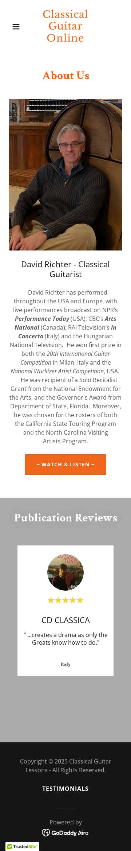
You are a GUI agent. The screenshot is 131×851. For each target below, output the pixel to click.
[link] (65, 39)
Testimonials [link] (65, 789)
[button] (17, 26)
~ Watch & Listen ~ (66, 464)
